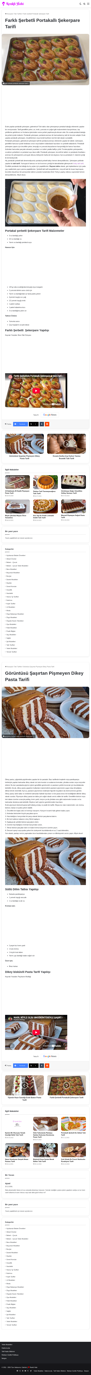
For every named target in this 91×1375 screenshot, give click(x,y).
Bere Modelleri (11, 569)
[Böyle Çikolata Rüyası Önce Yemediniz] (17, 507)
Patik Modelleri (11, 628)
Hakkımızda (6, 1348)
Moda (8, 610)
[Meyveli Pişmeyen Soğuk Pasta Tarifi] (73, 506)
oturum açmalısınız (26, 538)
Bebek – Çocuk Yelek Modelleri (17, 566)
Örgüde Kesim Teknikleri (15, 621)
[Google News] (50, 414)
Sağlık (8, 638)
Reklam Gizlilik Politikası (10, 1355)
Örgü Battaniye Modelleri (15, 614)
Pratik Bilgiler (11, 631)
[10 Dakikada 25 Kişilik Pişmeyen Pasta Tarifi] (17, 482)
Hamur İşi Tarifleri (12, 597)
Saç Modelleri (11, 635)
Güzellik (9, 590)
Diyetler (9, 583)
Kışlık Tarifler (10, 604)
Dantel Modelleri (12, 579)
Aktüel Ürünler (11, 559)
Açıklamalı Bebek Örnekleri (15, 555)
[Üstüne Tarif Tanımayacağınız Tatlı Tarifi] (45, 482)
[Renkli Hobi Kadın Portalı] (14, 4)
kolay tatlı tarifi (78, 163)
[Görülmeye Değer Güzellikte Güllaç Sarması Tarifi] (73, 482)
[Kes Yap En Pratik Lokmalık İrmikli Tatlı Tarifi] (45, 507)
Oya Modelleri (11, 624)
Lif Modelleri (10, 607)
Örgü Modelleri (11, 617)
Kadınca (9, 600)
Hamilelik (9, 593)
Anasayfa (9, 14)
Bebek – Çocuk (11, 562)
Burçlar (8, 576)
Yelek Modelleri (11, 648)
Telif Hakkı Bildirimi (8, 1351)
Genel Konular (11, 586)
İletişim (4, 1358)
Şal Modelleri (11, 641)
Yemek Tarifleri (11, 652)
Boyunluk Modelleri (13, 573)
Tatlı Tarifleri (18, 14)
